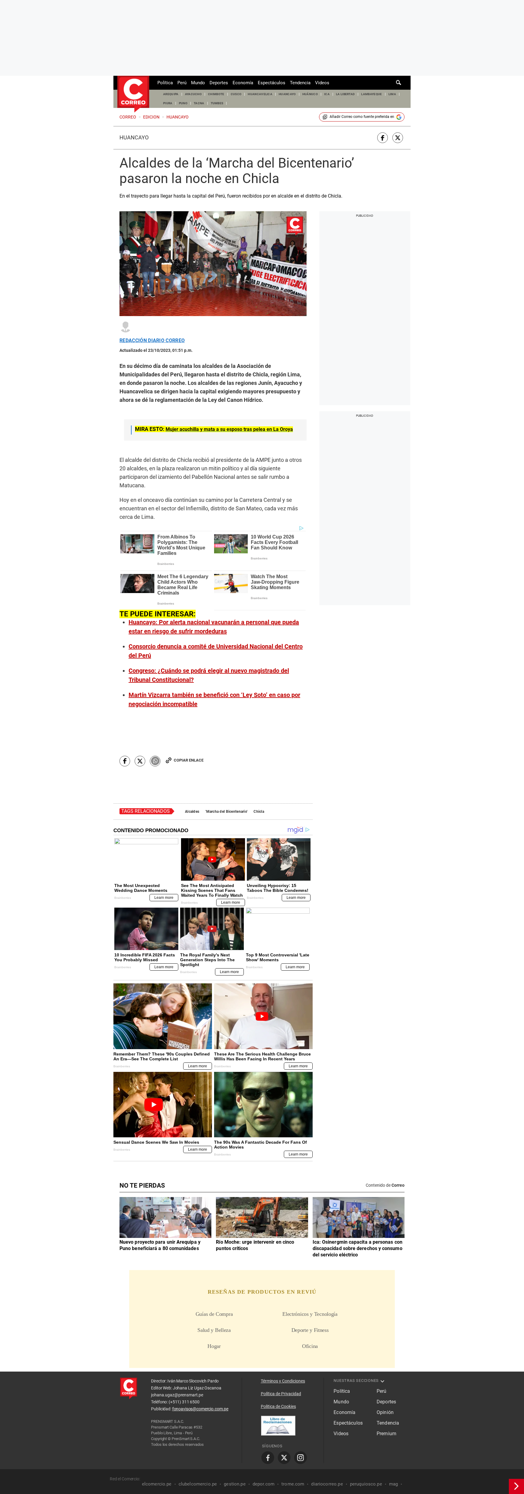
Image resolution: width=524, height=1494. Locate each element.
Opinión (385, 1412)
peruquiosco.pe (366, 1484)
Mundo (198, 82)
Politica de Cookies (278, 1406)
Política (165, 82)
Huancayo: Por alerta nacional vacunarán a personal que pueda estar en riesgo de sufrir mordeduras (214, 627)
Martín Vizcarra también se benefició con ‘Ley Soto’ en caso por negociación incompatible (214, 699)
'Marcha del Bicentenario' (226, 811)
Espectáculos (271, 82)
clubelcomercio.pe (198, 1484)
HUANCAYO (287, 94)
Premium (386, 1433)
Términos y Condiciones (283, 1381)
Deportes (219, 82)
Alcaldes (192, 811)
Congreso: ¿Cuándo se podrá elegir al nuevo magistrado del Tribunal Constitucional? (209, 675)
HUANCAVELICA (260, 94)
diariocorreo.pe (327, 1484)
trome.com (292, 1484)
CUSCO (236, 94)
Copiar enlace (188, 760)
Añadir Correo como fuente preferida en (362, 117)
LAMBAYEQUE (371, 94)
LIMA (392, 94)
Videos (322, 82)
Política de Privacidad (281, 1393)
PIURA (168, 103)
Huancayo (134, 138)
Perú (181, 82)
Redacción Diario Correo (152, 340)
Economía (243, 82)
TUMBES (217, 103)
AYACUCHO (193, 94)
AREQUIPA (171, 94)
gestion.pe (235, 1484)
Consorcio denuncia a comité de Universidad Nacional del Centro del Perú (216, 651)
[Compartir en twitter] (397, 137)
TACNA (199, 103)
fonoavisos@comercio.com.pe (200, 1408)
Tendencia (300, 82)
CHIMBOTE (216, 94)
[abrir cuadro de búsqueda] (399, 82)
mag (393, 1484)
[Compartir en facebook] (382, 137)
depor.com (263, 1484)
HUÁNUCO (310, 94)
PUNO (183, 103)
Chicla (259, 811)
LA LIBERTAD (345, 94)
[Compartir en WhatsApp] (155, 761)
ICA (327, 94)
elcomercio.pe (157, 1484)
